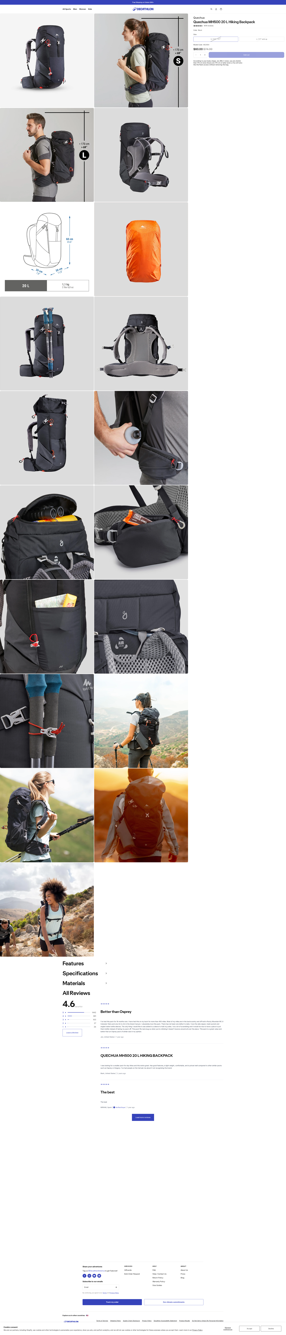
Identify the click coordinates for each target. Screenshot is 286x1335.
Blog (182, 1278)
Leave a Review (72, 1033)
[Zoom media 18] (141, 815)
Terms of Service (102, 1321)
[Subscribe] (116, 1287)
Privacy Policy (197, 1330)
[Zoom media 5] (47, 249)
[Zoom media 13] (47, 627)
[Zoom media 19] (47, 910)
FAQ (154, 1270)
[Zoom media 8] (141, 344)
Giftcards (128, 1270)
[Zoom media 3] (47, 155)
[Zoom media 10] (141, 438)
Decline (271, 1329)
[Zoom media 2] (141, 60)
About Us (184, 1270)
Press (183, 1274)
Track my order (112, 1302)
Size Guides (157, 1285)
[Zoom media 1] (47, 60)
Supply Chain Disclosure (131, 1321)
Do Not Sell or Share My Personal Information (207, 1321)
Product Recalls (184, 1321)
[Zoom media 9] (47, 438)
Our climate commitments (173, 1302)
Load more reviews (143, 1117)
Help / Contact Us (159, 1274)
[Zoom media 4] (141, 155)
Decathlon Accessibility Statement (165, 1321)
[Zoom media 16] (141, 721)
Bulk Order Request (132, 1274)
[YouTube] (94, 1276)
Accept (249, 1329)
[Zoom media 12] (141, 532)
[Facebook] (84, 1276)
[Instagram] (89, 1276)
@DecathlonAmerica (96, 1271)
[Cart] (221, 9)
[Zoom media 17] (47, 815)
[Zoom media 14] (141, 627)
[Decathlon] (71, 1321)
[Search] (211, 9)
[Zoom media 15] (47, 721)
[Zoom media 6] (141, 249)
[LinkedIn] (99, 1276)
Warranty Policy (158, 1281)
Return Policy (157, 1278)
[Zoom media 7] (47, 344)
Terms (105, 1293)
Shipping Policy (115, 1321)
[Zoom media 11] (47, 532)
